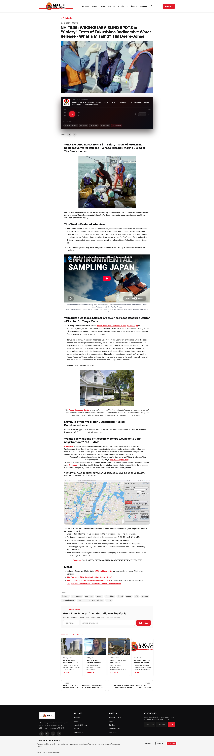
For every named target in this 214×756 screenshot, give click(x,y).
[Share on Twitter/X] (75, 135)
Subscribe (143, 623)
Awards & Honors (108, 6)
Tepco (108, 600)
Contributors (132, 6)
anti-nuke (89, 596)
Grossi (120, 596)
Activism (65, 596)
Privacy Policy (42, 752)
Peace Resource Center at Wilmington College (117, 325)
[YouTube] (59, 733)
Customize (148, 743)
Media (121, 6)
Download (118, 125)
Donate (168, 6)
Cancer (99, 596)
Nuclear (145, 596)
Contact (143, 6)
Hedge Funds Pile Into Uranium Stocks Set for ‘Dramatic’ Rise (94, 584)
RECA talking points (103, 571)
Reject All (160, 743)
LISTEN (66, 672)
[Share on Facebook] (69, 135)
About (94, 6)
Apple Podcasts (72, 125)
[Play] (72, 114)
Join (171, 725)
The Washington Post (119, 460)
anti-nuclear (77, 596)
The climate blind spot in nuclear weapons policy (88, 580)
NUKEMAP (68, 446)
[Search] (151, 6)
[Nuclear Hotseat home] (56, 6)
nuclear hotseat (68, 600)
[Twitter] (47, 733)
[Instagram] (53, 733)
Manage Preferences (55, 752)
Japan (128, 596)
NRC (136, 596)
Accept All (171, 743)
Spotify (84, 125)
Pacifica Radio (114, 729)
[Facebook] (41, 733)
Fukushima (110, 596)
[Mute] (135, 114)
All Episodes (68, 18)
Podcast (85, 6)
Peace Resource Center (79, 410)
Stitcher (95, 125)
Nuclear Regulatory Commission (90, 600)
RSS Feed (106, 125)
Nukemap (73, 465)
